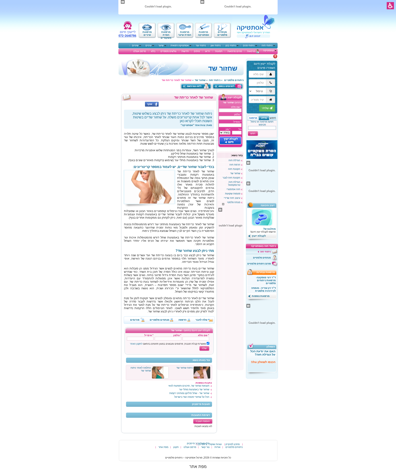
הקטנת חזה (234, 169)
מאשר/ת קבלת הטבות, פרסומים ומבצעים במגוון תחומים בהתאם (168, 344)
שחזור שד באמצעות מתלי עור (194, 389)
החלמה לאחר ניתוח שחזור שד (141, 369)
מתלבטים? (269, 228)
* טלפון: (238, 114)
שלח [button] (204, 348)
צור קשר (205, 447)
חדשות (185, 51)
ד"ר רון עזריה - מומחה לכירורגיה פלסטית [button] (263, 289)
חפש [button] (252, 133)
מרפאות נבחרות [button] (267, 272)
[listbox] (225, 133)
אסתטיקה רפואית (180, 45)
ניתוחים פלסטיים (234, 447)
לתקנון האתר (136, 344)
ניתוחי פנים (249, 45)
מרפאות (251, 51)
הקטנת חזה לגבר (231, 177)
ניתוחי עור (201, 45)
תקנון (176, 447)
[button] (264, 118)
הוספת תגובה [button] (203, 421)
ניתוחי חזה (267, 45)
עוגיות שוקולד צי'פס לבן (210, 444)
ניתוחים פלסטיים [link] (234, 80)
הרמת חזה (234, 164)
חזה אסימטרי (233, 189)
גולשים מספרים (168, 51)
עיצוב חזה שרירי (232, 197)
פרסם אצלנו (139, 51)
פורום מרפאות (234, 51)
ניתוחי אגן (216, 45)
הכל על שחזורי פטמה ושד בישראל (191, 396)
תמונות (218, 51)
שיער (161, 45)
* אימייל (148, 335)
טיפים (197, 51)
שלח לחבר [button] (201, 319)
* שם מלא (203, 335)
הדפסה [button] (182, 319)
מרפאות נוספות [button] (260, 296)
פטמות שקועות (232, 193)
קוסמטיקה (268, 50)
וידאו (207, 51)
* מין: (227, 129)
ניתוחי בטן (230, 45)
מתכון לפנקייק (232, 444)
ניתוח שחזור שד (184, 367)
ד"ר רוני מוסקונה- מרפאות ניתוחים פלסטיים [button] (266, 280)
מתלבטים (268, 56)
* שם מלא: (236, 107)
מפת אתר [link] (198, 466)
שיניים (135, 45)
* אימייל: (237, 121)
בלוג (153, 51)
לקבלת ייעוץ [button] (258, 235)
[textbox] (230, 110)
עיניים (148, 45)
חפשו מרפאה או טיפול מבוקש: (262, 123)
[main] (169, 264)
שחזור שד (235, 173)
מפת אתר (163, 447)
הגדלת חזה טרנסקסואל (234, 183)
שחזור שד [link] (200, 80)
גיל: (240, 129)
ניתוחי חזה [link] (214, 80)
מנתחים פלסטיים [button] (159, 319)
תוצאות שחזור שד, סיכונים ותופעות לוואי (188, 385)
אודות (217, 447)
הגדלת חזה (234, 160)
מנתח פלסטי (233, 202)
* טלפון (177, 335)
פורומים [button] (134, 319)
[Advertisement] (230, 307)
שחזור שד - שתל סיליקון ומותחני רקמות (189, 393)
